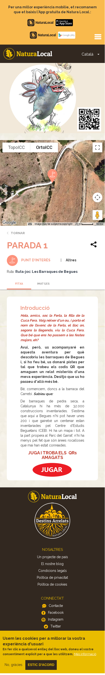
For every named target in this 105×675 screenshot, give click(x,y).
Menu (97, 36)
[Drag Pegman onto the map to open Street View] (97, 215)
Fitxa (19, 283)
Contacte (56, 606)
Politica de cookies (52, 584)
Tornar (18, 233)
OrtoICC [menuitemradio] (44, 147)
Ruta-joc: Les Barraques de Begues (46, 272)
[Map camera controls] (97, 197)
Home (27, 54)
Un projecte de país (52, 557)
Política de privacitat (52, 577)
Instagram (55, 619)
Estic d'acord (41, 665)
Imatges (43, 283)
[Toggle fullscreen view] (97, 147)
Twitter (55, 626)
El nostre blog (52, 564)
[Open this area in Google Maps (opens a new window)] (9, 222)
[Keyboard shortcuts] (30, 224)
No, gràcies (13, 665)
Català (87, 54)
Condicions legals (52, 571)
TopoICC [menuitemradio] (16, 147)
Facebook (56, 613)
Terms (99, 224)
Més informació (85, 654)
